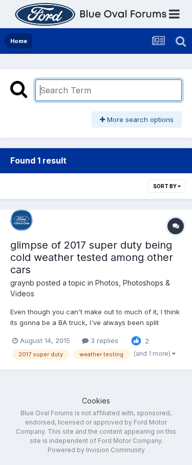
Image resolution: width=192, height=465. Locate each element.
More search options (139, 119)
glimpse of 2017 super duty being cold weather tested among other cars (91, 257)
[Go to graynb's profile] (21, 220)
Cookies (96, 400)
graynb (22, 282)
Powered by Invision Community (96, 450)
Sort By (165, 186)
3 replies (103, 340)
